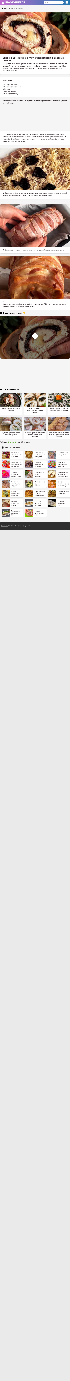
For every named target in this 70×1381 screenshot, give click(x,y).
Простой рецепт (10, 8)
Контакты (4, 526)
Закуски (20, 8)
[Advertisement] (35, 119)
